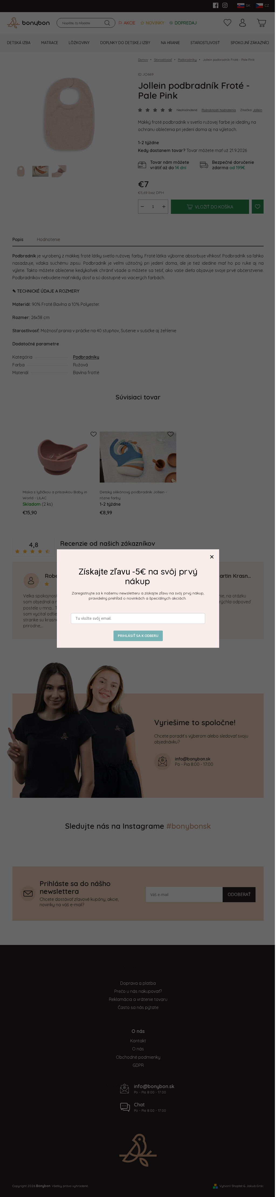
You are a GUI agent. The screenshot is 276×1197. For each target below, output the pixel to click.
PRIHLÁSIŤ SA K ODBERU (138, 635)
